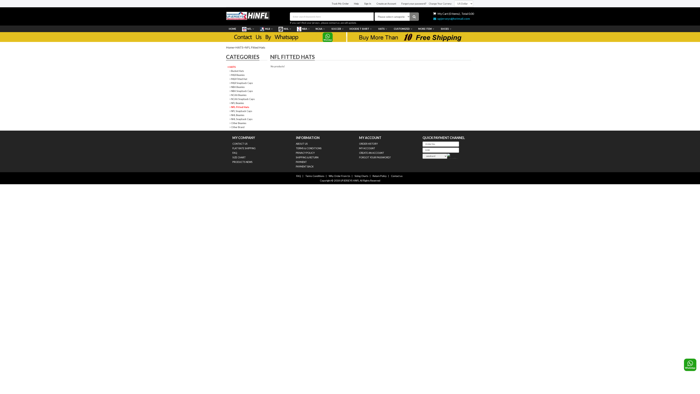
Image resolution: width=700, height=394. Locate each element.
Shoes (445, 28)
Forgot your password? (413, 3)
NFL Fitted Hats (255, 47)
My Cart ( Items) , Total (455, 13)
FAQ (234, 152)
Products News (242, 162)
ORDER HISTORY (368, 143)
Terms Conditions (314, 176)
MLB (267, 28)
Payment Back (305, 166)
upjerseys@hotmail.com (453, 18)
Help (356, 3)
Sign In (367, 3)
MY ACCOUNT (367, 148)
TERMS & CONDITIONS (309, 148)
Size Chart (239, 157)
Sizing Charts (361, 176)
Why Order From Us (339, 176)
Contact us (396, 176)
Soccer (336, 28)
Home (232, 28)
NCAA (319, 28)
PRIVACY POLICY (305, 152)
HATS (381, 28)
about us (302, 143)
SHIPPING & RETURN (307, 157)
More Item (425, 28)
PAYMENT (301, 162)
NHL (286, 28)
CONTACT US (240, 143)
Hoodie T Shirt (359, 28)
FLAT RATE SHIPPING (244, 148)
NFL (249, 28)
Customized (402, 28)
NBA (304, 28)
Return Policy (380, 176)
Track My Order (340, 3)
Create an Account (386, 3)
